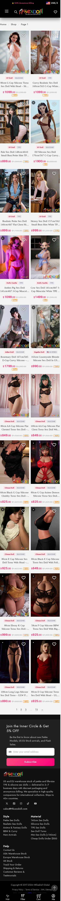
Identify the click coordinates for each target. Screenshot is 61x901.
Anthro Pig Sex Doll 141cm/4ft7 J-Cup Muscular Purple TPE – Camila (14, 289)
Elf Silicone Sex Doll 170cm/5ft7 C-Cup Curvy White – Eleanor (45, 154)
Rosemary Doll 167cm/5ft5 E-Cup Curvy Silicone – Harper (14, 359)
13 (36, 709)
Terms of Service (32, 889)
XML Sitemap (46, 889)
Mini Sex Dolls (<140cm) (43, 834)
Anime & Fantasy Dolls (15, 827)
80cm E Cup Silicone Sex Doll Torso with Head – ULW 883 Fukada (14, 561)
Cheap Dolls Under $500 (44, 838)
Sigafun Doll (39, 352)
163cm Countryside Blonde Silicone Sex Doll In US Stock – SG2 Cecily (45, 359)
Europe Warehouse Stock (16, 857)
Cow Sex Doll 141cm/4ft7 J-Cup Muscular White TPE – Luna (45, 289)
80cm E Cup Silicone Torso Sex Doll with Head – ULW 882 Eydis (45, 694)
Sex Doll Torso (38, 831)
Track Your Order (12, 864)
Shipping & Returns (13, 868)
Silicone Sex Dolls (40, 823)
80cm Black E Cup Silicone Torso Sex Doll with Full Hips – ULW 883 (45, 561)
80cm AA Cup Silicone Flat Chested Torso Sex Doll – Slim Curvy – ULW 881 (14, 428)
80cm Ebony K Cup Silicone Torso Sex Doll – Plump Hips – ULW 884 (14, 627)
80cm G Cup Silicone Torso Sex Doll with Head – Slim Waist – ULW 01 (14, 85)
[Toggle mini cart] (39, 896)
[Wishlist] (24, 35)
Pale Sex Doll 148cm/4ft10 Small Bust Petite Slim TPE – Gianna (14, 154)
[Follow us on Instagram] (21, 804)
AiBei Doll (9, 352)
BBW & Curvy (10, 831)
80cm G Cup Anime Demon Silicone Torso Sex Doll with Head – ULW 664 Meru (45, 494)
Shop (13, 24)
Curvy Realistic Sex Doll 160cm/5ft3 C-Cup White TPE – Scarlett (45, 85)
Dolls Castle (12, 283)
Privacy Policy (17, 889)
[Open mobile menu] (6, 12)
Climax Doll (9, 421)
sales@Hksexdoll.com (15, 808)
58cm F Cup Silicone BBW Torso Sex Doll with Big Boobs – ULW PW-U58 (45, 627)
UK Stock (7, 861)
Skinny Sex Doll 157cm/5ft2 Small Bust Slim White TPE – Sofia (45, 223)
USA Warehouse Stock (15, 853)
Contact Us (8, 850)
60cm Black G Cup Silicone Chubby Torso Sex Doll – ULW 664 (14, 494)
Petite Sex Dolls (11, 820)
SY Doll (9, 78)
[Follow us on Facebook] (14, 804)
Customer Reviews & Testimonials (14, 873)
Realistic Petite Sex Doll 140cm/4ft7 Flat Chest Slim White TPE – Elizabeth (14, 223)
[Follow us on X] (7, 804)
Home (3, 24)
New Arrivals (9, 834)
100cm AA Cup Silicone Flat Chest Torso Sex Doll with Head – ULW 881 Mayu (45, 428)
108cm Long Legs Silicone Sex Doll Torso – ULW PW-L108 (14, 694)
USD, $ (54, 3)
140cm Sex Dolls (39, 820)
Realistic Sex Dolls (12, 823)
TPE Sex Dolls (38, 827)
